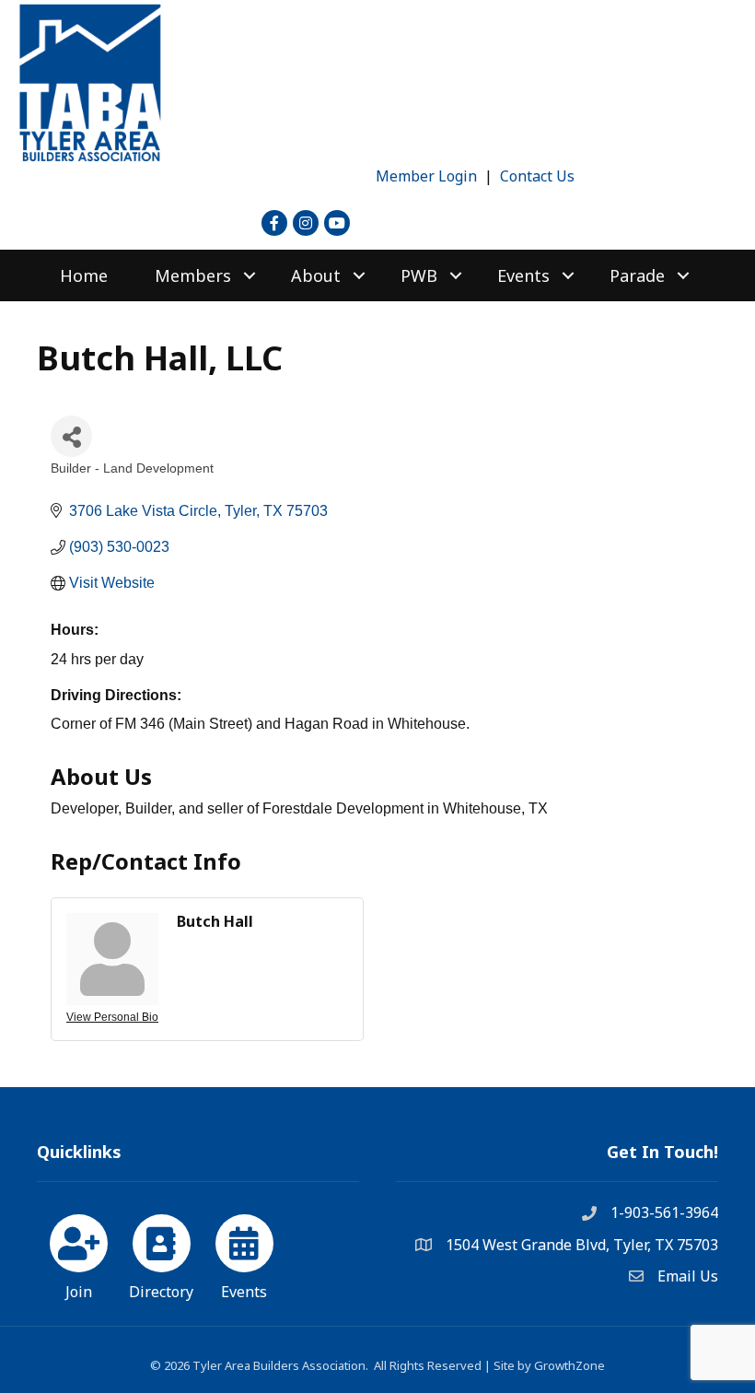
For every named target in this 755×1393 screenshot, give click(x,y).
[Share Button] (71, 436)
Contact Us (537, 176)
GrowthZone (569, 1365)
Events (523, 275)
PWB (419, 275)
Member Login (426, 176)
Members (193, 275)
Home (84, 275)
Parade (637, 275)
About (316, 275)
